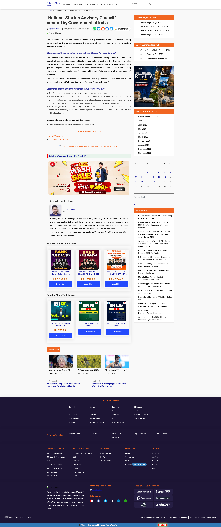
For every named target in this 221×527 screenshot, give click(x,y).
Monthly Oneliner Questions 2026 (153, 58)
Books (154, 468)
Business (115, 407)
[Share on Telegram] (98, 28)
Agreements (95, 418)
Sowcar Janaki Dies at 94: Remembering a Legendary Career (155, 217)
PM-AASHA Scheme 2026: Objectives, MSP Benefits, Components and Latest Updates (154, 225)
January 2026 (143, 145)
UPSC (75, 476)
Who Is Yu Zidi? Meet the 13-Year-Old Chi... (116, 371)
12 (148, 177)
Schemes (93, 414)
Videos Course (157, 461)
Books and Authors (97, 422)
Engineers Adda (140, 434)
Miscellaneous (139, 418)
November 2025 (144, 153)
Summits (115, 414)
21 (159, 182)
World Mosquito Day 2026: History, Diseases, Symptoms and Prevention (153, 318)
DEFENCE (77, 468)
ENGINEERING (79, 472)
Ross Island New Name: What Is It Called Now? (155, 298)
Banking (87, 4)
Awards (93, 411)
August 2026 (149, 117)
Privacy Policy (212, 517)
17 (136, 182)
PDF (94, 4)
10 (136, 177)
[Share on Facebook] (107, 28)
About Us (128, 453)
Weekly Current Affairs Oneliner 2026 (155, 50)
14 (159, 177)
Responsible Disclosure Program (154, 517)
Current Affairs (117, 434)
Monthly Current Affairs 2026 (151, 54)
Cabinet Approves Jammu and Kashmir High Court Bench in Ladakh (154, 285)
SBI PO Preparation (54, 453)
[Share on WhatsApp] (94, 28)
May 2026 (142, 129)
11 (141, 177)
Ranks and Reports (141, 411)
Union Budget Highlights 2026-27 (153, 35)
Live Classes (156, 457)
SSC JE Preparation (54, 464)
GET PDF (162, 525)
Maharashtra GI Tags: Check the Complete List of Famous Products (152, 305)
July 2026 (142, 121)
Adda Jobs (94, 434)
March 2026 (143, 137)
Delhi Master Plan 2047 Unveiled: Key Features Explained (153, 271)
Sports (92, 407)
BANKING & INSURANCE (82, 453)
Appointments (73, 418)
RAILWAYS (77, 461)
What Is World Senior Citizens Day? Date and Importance (155, 291)
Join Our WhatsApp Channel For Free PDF (67, 156)
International (76, 4)
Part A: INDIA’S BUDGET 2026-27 (154, 27)
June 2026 (142, 125)
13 (153, 177)
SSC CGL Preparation (55, 468)
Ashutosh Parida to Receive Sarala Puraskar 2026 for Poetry (152, 251)
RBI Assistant (52, 472)
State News (72, 414)
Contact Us (129, 457)
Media (127, 461)
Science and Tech (141, 414)
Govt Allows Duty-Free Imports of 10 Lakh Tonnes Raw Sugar (153, 265)
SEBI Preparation (53, 461)
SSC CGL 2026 (105, 461)
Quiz (117, 4)
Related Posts (53, 350)
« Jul (136, 204)
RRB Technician (105, 453)
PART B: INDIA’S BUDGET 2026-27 (155, 31)
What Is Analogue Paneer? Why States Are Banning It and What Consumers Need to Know (154, 243)
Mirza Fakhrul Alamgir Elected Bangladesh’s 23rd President (150, 278)
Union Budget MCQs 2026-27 (152, 23)
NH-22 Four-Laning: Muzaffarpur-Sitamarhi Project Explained (151, 311)
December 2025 (144, 149)
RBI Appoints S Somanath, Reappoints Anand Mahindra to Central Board (154, 258)
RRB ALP (102, 457)
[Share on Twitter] (111, 28)
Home (49, 10)
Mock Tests (156, 453)
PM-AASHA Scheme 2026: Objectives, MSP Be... (88, 371)
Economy (115, 418)
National (66, 4)
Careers (135, 464)
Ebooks (154, 464)
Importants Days (118, 422)
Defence (115, 411)
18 (142, 182)
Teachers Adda (74, 434)
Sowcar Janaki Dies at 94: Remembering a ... (59, 371)
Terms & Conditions (197, 517)
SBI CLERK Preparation (56, 457)
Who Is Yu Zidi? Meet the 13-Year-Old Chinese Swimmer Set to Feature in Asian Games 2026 (154, 234)
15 (165, 177)
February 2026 (144, 141)
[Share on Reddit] (103, 28)
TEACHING (77, 464)
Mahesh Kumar (54, 29)
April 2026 (142, 133)
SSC (74, 457)
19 (148, 182)
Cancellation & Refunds (178, 517)
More (109, 4)
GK (101, 4)
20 (153, 182)
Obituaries (138, 407)
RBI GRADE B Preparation (57, 476)
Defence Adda (117, 437)
